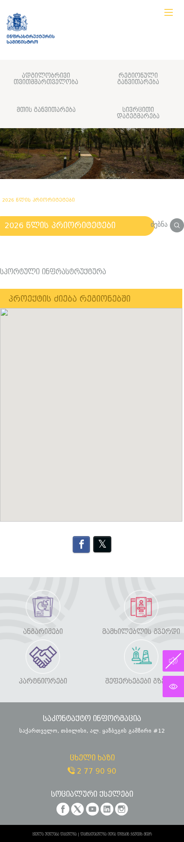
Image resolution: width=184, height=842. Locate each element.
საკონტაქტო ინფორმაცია (92, 719)
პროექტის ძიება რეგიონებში (70, 299)
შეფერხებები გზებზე (141, 681)
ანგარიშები (43, 632)
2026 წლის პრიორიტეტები (60, 225)
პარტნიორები (43, 681)
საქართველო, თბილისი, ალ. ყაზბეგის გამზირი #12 (92, 730)
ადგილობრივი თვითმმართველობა (46, 79)
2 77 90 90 (95, 771)
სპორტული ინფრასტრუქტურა (53, 272)
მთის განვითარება (46, 110)
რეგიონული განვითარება (138, 79)
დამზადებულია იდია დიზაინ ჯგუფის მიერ (116, 834)
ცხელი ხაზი (92, 758)
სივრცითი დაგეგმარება (138, 113)
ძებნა (160, 224)
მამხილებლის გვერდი (141, 632)
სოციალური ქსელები (92, 795)
